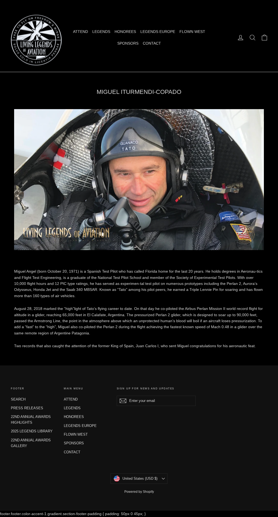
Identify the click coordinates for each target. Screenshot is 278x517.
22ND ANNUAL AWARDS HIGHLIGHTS (31, 419)
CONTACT (152, 43)
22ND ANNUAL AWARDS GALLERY (31, 443)
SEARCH (18, 399)
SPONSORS (127, 43)
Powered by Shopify (139, 492)
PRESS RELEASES (27, 408)
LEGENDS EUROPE (157, 31)
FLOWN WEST (192, 31)
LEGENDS (101, 31)
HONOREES (125, 31)
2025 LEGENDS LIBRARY (32, 431)
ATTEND (80, 31)
